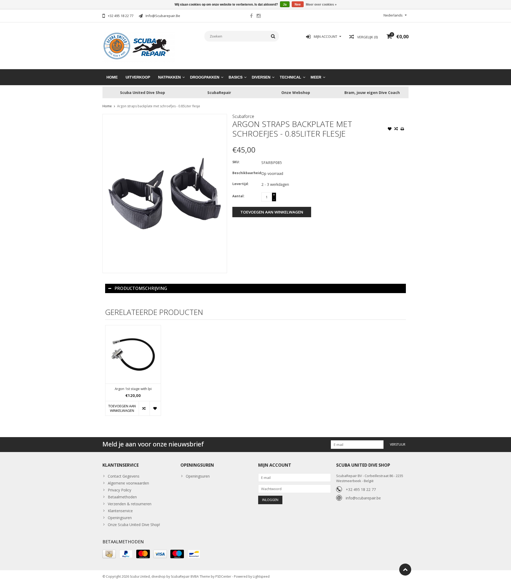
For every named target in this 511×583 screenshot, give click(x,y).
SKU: (236, 162)
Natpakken (169, 77)
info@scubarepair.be (363, 497)
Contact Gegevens (123, 476)
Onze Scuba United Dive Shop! (134, 524)
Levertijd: (240, 184)
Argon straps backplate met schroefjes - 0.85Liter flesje (158, 106)
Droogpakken (204, 77)
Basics (235, 77)
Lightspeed (261, 576)
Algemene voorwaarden (128, 483)
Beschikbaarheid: (245, 173)
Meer (316, 77)
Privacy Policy (119, 489)
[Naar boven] (405, 570)
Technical (290, 77)
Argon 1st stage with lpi (133, 389)
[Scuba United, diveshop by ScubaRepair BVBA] (138, 46)
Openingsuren (120, 517)
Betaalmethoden (122, 496)
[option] (133, 373)
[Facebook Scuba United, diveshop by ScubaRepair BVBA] (251, 16)
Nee (298, 4)
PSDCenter (223, 576)
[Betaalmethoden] (109, 554)
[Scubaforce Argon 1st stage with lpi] (133, 354)
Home (112, 77)
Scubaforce (243, 116)
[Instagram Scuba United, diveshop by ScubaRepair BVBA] (258, 16)
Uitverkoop (138, 77)
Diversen (261, 77)
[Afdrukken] (402, 129)
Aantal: (238, 196)
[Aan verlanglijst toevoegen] (389, 129)
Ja (285, 4)
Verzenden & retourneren (129, 503)
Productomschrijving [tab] (140, 288)
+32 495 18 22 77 (361, 489)
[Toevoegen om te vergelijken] (396, 129)
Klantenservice (120, 510)
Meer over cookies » (321, 4)
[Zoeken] (273, 36)
